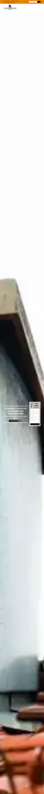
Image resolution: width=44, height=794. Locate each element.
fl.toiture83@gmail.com (10, 2)
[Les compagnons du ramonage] (10, 7)
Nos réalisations (15, 420)
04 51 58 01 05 (8, 1)
